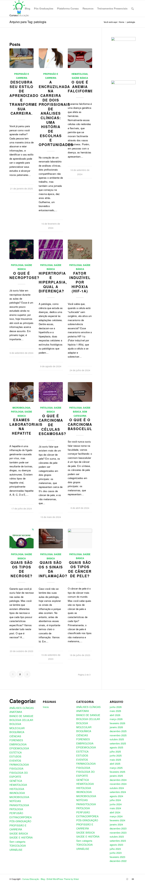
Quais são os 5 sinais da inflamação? (53, 569)
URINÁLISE (15, 850)
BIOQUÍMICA (16, 732)
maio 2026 (115, 711)
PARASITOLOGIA (19, 805)
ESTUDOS (15, 756)
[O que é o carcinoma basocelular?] (80, 392)
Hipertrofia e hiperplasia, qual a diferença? (53, 282)
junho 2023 (116, 853)
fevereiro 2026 (117, 723)
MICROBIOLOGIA (21, 407)
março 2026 (116, 719)
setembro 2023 (118, 840)
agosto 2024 (116, 796)
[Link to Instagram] (127, 879)
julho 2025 (115, 751)
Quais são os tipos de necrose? (22, 569)
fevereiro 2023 (117, 857)
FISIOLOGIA (16, 768)
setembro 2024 (118, 792)
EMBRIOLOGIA (18, 744)
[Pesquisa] (132, 8)
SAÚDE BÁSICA (80, 78)
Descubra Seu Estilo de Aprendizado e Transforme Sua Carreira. (24, 98)
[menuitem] (17, 8)
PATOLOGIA (17, 265)
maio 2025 (115, 759)
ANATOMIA (15, 712)
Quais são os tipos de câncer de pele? (80, 569)
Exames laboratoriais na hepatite (25, 426)
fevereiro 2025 (117, 772)
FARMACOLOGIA (19, 764)
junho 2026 (116, 707)
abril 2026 (115, 715)
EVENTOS (15, 760)
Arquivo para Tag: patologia (27, 22)
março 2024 (116, 816)
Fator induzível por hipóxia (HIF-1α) (80, 282)
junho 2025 (116, 755)
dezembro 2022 (118, 861)
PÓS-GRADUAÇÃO (20, 821)
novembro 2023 (118, 832)
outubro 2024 (117, 788)
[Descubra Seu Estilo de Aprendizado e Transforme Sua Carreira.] (21, 58)
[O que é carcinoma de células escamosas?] (51, 392)
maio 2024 (115, 808)
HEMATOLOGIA (80, 74)
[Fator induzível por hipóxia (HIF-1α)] (80, 249)
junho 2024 (116, 804)
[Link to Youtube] (133, 879)
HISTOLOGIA (16, 789)
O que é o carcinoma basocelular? (84, 424)
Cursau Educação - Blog (33, 878)
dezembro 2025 (118, 731)
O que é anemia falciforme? (82, 87)
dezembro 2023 (118, 828)
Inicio (46, 707)
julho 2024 (115, 800)
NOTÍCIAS (15, 801)
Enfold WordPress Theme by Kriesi (63, 878)
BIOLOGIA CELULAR (21, 720)
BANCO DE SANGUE (21, 716)
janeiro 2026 (116, 727)
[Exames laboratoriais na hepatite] (21, 392)
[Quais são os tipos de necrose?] (21, 538)
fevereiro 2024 (117, 820)
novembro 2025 (118, 735)
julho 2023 (115, 849)
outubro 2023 (117, 836)
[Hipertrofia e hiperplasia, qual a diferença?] (51, 249)
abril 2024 (115, 812)
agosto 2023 (116, 844)
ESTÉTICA (15, 752)
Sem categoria (17, 841)
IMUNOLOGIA (17, 793)
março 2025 (116, 768)
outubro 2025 (117, 739)
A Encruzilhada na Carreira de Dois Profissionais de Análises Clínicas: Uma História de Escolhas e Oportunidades (56, 113)
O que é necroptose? (24, 275)
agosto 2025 (116, 747)
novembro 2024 (118, 784)
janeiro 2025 (116, 775)
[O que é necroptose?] (21, 249)
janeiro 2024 (116, 824)
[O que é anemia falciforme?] (80, 58)
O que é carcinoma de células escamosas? (52, 424)
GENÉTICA (15, 781)
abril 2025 (115, 763)
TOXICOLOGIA (17, 845)
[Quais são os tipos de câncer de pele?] (80, 538)
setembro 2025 (118, 743)
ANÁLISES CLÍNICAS (21, 708)
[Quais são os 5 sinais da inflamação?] (51, 538)
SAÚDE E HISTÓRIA (21, 837)
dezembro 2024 (118, 780)
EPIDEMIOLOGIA (19, 748)
